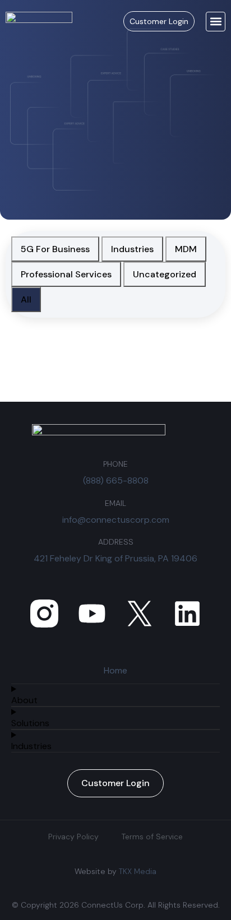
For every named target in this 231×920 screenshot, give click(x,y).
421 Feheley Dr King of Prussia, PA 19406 (115, 558)
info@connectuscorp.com (115, 520)
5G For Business (55, 249)
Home (115, 670)
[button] (215, 21)
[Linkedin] (187, 614)
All (26, 299)
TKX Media (137, 871)
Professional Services (66, 274)
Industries (132, 249)
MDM (186, 249)
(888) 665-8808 (116, 480)
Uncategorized (164, 274)
